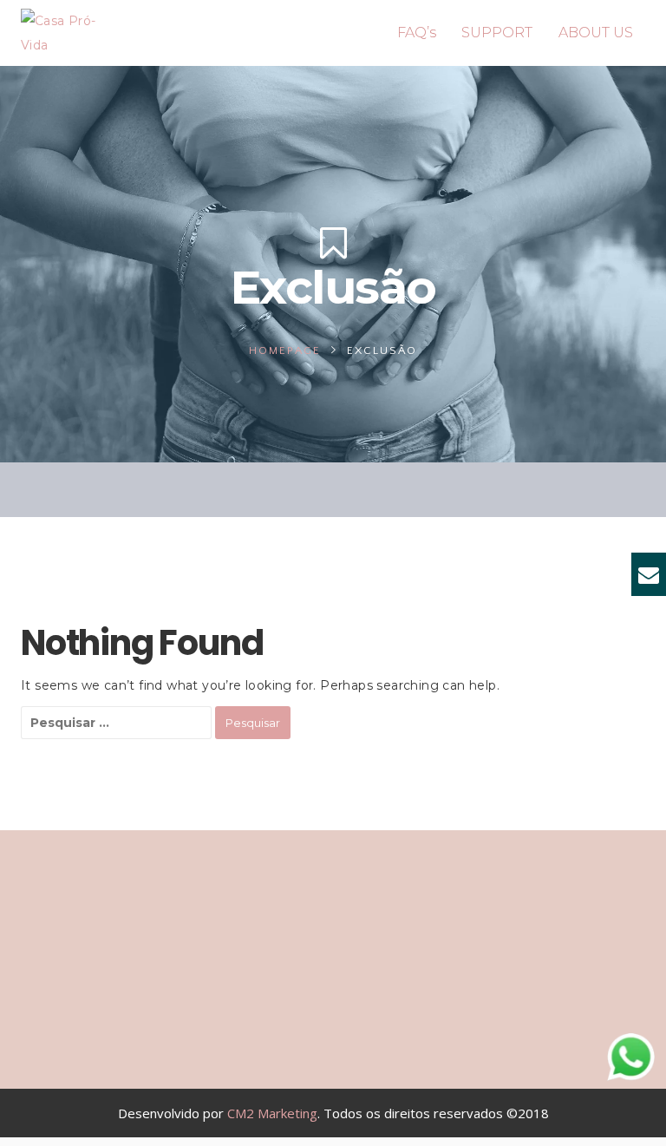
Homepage (285, 350)
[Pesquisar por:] (116, 722)
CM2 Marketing (272, 1113)
